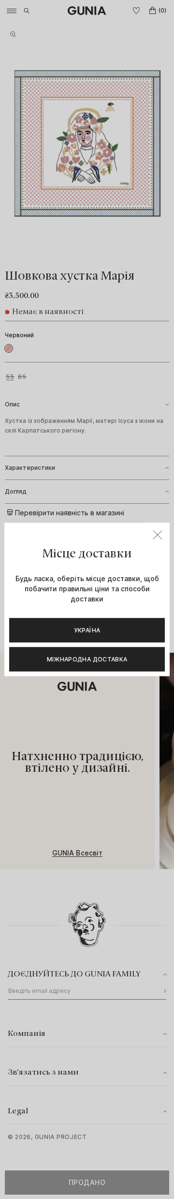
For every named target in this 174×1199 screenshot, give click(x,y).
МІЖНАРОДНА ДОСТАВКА (87, 659)
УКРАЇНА (87, 630)
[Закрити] (157, 535)
